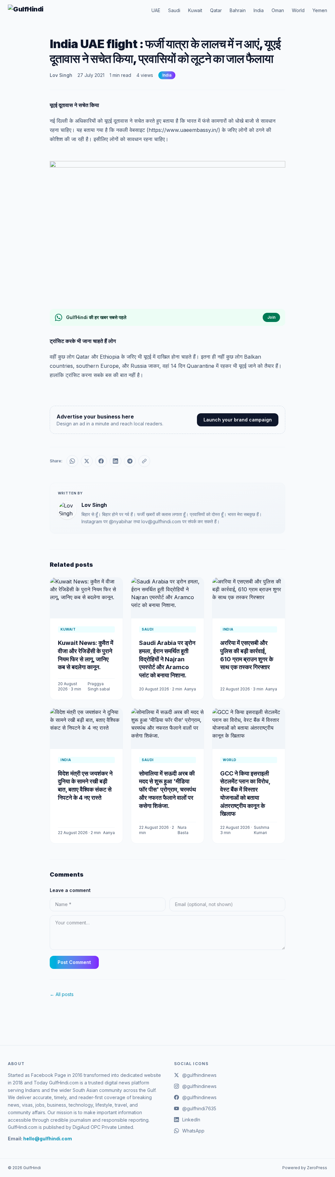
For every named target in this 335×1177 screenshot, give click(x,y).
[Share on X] (87, 461)
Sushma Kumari (261, 830)
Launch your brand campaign (237, 419)
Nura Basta (183, 830)
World (298, 10)
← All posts (62, 994)
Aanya (190, 689)
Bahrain (238, 10)
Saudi (174, 10)
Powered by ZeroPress (304, 1167)
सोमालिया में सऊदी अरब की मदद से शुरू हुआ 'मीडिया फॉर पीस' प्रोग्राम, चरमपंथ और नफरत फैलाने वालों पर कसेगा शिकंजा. (167, 789)
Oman (278, 10)
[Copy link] (144, 461)
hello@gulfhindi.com (47, 1138)
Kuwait (195, 10)
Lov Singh (61, 75)
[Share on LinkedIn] (115, 461)
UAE (155, 10)
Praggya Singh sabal (99, 686)
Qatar (216, 10)
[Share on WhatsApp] (72, 461)
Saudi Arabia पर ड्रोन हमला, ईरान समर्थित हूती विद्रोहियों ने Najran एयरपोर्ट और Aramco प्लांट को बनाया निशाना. (167, 659)
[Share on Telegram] (130, 461)
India (259, 10)
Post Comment (74, 962)
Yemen (319, 10)
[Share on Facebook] (101, 461)
